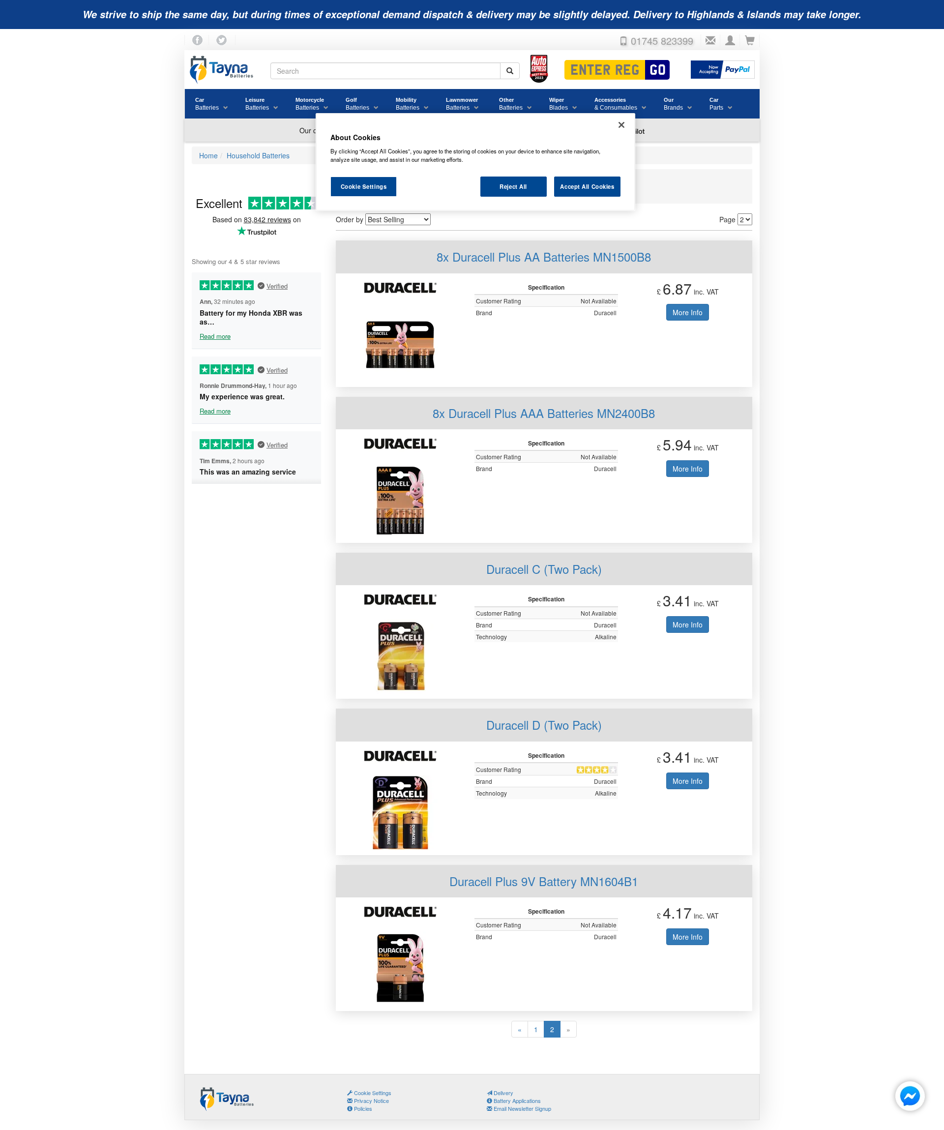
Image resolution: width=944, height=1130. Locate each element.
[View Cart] (750, 40)
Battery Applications (516, 1100)
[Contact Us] (710, 40)
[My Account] (730, 40)
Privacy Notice (371, 1100)
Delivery (502, 1093)
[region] (475, 162)
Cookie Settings (364, 186)
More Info (688, 312)
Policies (362, 1108)
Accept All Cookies (587, 186)
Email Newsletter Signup (521, 1108)
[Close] (621, 125)
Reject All (513, 186)
